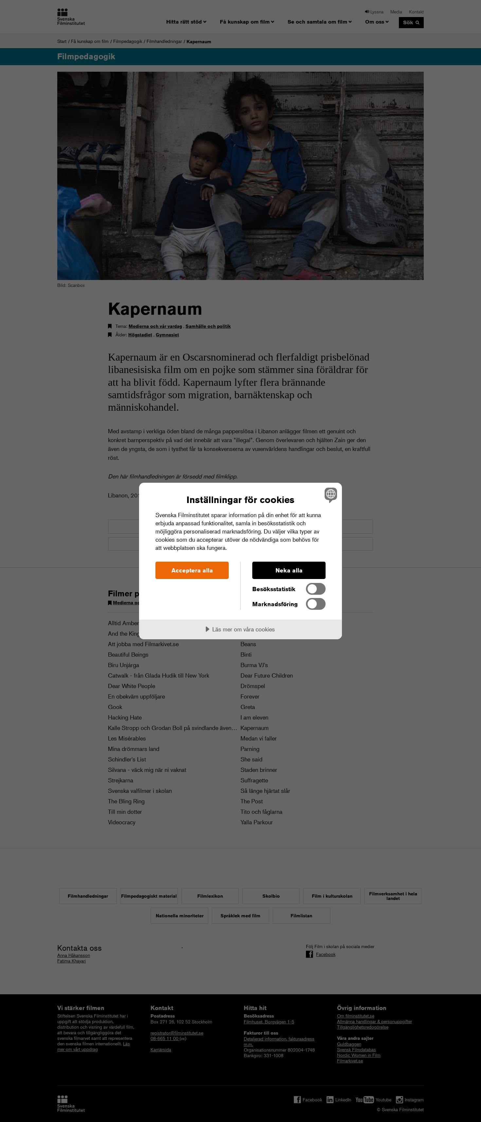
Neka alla (289, 570)
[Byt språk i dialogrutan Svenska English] (329, 495)
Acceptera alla (192, 570)
